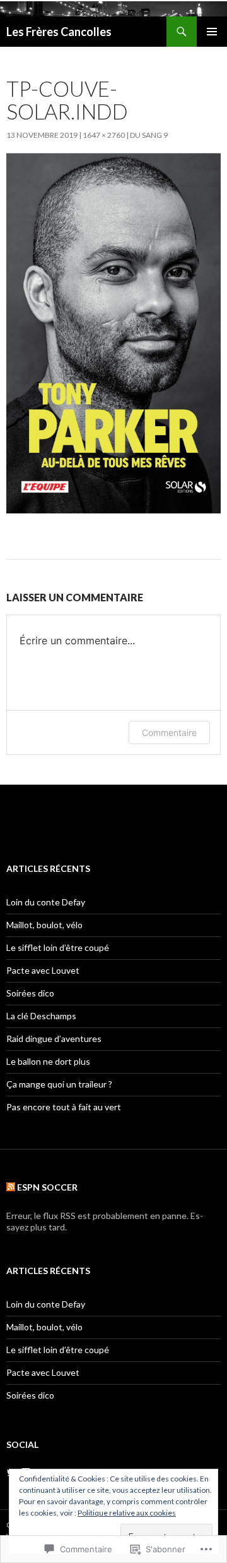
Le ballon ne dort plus (48, 1061)
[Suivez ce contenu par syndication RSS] (10, 1187)
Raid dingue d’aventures (54, 1038)
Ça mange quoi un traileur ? (59, 1084)
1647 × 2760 (104, 135)
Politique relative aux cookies (127, 1512)
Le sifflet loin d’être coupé (57, 947)
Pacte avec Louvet (42, 970)
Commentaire (169, 732)
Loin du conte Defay (45, 902)
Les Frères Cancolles (59, 32)
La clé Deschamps (41, 1015)
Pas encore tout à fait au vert (63, 1106)
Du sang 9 (149, 135)
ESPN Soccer (47, 1187)
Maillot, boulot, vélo (44, 924)
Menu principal (212, 31)
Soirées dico (30, 993)
